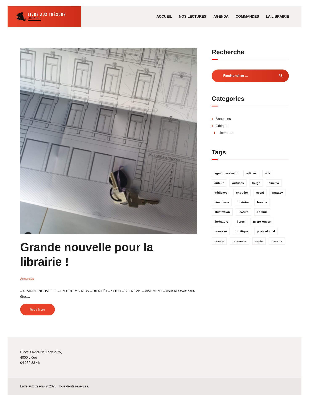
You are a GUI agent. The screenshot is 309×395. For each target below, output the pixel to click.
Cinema (274, 183)
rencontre (240, 241)
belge (256, 183)
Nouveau (220, 231)
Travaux (276, 241)
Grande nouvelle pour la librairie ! (86, 254)
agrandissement (226, 173)
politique (242, 231)
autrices (238, 183)
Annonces (27, 278)
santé (259, 241)
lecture (243, 212)
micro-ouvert (262, 221)
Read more (37, 309)
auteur (219, 183)
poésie (219, 241)
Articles (251, 173)
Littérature (225, 133)
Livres (241, 221)
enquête (242, 192)
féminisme (221, 202)
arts (268, 173)
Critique (221, 126)
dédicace (220, 192)
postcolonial (266, 231)
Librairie (262, 212)
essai (260, 192)
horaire (262, 202)
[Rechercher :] (250, 75)
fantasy (277, 192)
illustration (222, 212)
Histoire (243, 202)
